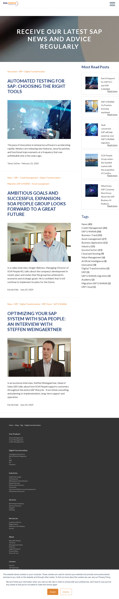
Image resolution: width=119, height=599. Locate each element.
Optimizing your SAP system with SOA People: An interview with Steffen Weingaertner (36, 321)
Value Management (93, 257)
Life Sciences (13, 479)
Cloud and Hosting (93, 253)
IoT (10, 462)
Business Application (95, 242)
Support (12, 508)
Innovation (89, 264)
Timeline (12, 543)
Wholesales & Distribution (18, 481)
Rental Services (14, 483)
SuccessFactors (92, 250)
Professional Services (16, 485)
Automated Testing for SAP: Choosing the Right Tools (36, 86)
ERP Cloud (89, 286)
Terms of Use (13, 553)
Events (11, 528)
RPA (10, 460)
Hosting (12, 510)
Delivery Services (15, 506)
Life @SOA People (15, 569)
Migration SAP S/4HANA (96, 283)
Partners (12, 547)
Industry (88, 246)
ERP (85, 272)
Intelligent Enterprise (17, 454)
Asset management (94, 238)
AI (10, 458)
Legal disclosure (14, 549)
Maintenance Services (17, 491)
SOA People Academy (16, 503)
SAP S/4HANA (91, 231)
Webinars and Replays (17, 526)
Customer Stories (15, 522)
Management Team (16, 545)
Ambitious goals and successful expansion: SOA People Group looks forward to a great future (36, 203)
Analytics (12, 464)
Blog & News (13, 524)
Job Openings (14, 567)
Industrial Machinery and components (22, 489)
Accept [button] (53, 591)
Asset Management (16, 440)
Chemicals (12, 487)
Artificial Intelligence (94, 261)
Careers (12, 565)
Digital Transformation (95, 268)
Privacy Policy (13, 551)
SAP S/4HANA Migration (17, 456)
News (87, 224)
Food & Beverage (15, 477)
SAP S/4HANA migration (96, 275)
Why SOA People (15, 541)
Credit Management (94, 227)
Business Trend (92, 235)
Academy (88, 279)
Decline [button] (66, 591)
